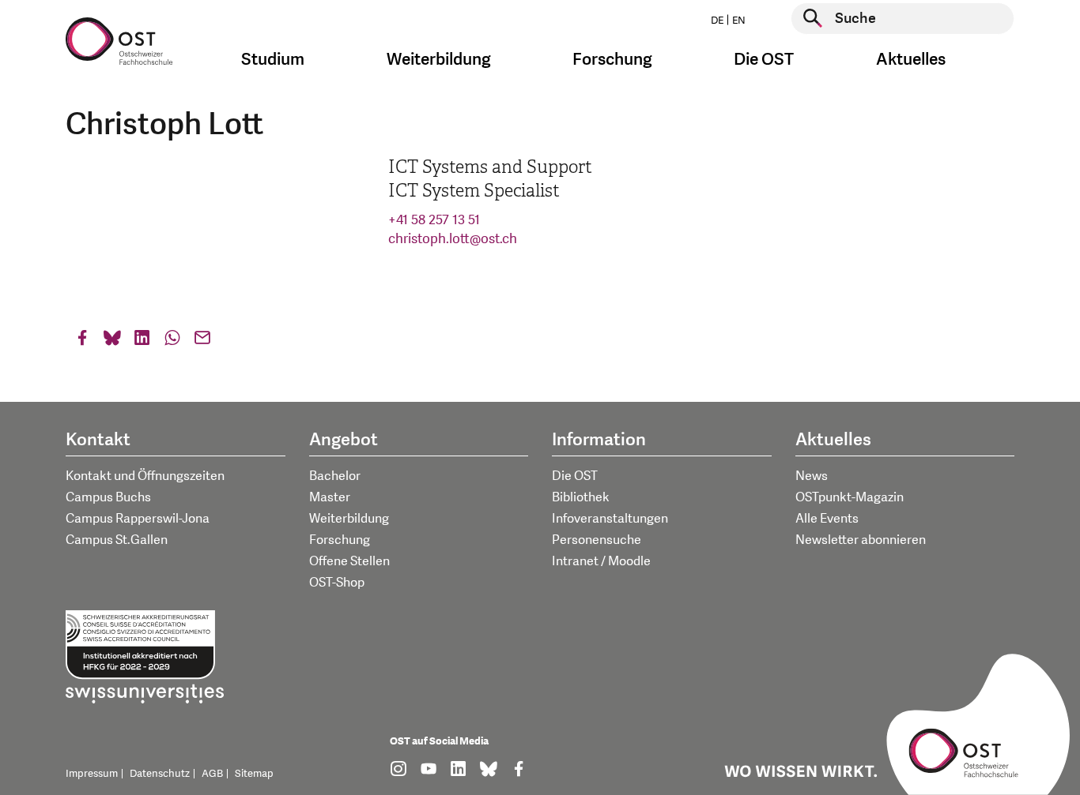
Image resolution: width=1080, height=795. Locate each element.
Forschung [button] (612, 59)
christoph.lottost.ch (452, 239)
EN (739, 20)
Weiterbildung (349, 518)
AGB (212, 774)
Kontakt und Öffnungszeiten (145, 476)
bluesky (112, 341)
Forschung (339, 540)
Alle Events (827, 518)
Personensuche (596, 540)
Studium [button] (272, 59)
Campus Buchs (108, 497)
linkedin (142, 341)
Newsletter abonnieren (860, 540)
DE (717, 20)
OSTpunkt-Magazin (849, 497)
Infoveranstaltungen (610, 518)
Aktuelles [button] (911, 59)
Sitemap (254, 774)
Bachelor (335, 476)
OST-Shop (336, 582)
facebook (82, 341)
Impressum (92, 774)
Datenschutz (160, 774)
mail (202, 341)
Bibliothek (581, 497)
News (811, 476)
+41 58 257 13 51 (434, 220)
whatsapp (172, 341)
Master (329, 497)
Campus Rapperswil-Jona (138, 518)
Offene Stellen (349, 561)
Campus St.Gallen (117, 540)
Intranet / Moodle (601, 561)
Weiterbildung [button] (439, 59)
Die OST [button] (764, 59)
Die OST (575, 476)
